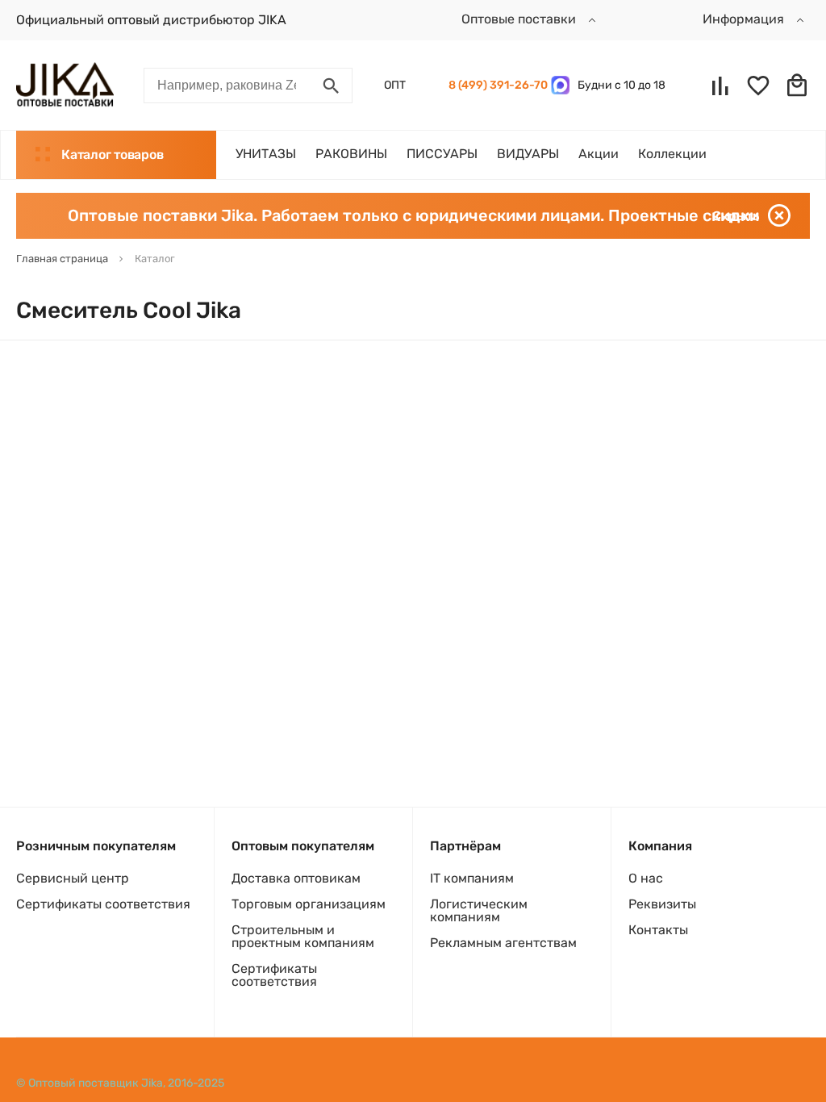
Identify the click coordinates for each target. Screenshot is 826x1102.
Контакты (658, 929)
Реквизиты (662, 904)
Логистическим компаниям (479, 910)
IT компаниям (472, 878)
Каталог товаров (112, 154)
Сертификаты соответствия (103, 904)
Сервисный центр (72, 878)
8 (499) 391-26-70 (495, 85)
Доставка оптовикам (296, 878)
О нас (645, 878)
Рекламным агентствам (503, 942)
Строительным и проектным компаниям (303, 936)
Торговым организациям (309, 904)
